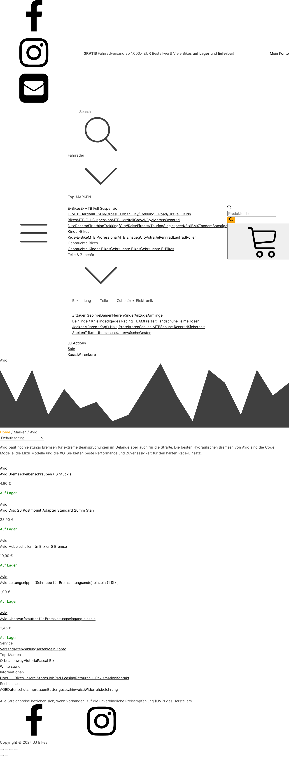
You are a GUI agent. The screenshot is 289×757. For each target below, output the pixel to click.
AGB (3, 689)
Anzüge (141, 315)
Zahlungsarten (35, 649)
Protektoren (129, 326)
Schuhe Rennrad (174, 326)
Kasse (72, 354)
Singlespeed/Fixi (177, 225)
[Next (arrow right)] (6, 755)
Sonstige (219, 225)
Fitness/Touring (150, 225)
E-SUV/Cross (105, 214)
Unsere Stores (36, 678)
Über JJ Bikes (12, 678)
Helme (183, 321)
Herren (118, 315)
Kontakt (122, 678)
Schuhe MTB (149, 326)
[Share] (6, 749)
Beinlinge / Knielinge (89, 321)
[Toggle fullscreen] (11, 749)
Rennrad (82, 225)
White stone (10, 666)
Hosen (194, 321)
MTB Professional (103, 237)
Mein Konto (279, 53)
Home (5, 432)
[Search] (231, 220)
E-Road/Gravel (166, 214)
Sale (71, 348)
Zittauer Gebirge (86, 315)
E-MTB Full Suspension (100, 208)
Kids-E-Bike (78, 237)
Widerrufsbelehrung (101, 689)
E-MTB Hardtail (81, 214)
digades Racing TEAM (125, 321)
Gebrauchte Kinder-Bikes (89, 249)
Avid (3, 468)
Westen (145, 332)
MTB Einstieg (129, 237)
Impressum (38, 689)
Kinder (129, 315)
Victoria (30, 660)
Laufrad (179, 237)
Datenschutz (18, 689)
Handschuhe (167, 321)
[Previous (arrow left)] (2, 755)
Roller (191, 237)
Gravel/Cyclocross (150, 220)
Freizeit (150, 321)
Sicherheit (196, 326)
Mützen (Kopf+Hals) (101, 326)
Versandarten (11, 649)
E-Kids (185, 214)
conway (17, 660)
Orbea (5, 660)
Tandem (205, 225)
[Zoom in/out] (16, 749)
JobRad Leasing (61, 678)
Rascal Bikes (47, 660)
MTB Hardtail (123, 220)
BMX (195, 225)
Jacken (78, 326)
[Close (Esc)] (2, 749)
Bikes (72, 220)
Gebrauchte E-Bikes (157, 249)
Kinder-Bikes (78, 231)
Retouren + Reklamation (95, 678)
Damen (106, 315)
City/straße (149, 237)
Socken (78, 332)
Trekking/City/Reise (120, 225)
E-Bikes (74, 208)
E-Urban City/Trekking (135, 214)
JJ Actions (77, 343)
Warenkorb (86, 354)
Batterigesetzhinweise (65, 689)
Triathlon (96, 225)
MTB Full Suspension (94, 220)
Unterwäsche (128, 332)
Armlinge (155, 315)
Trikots (90, 332)
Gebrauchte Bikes (125, 249)
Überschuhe (106, 332)
